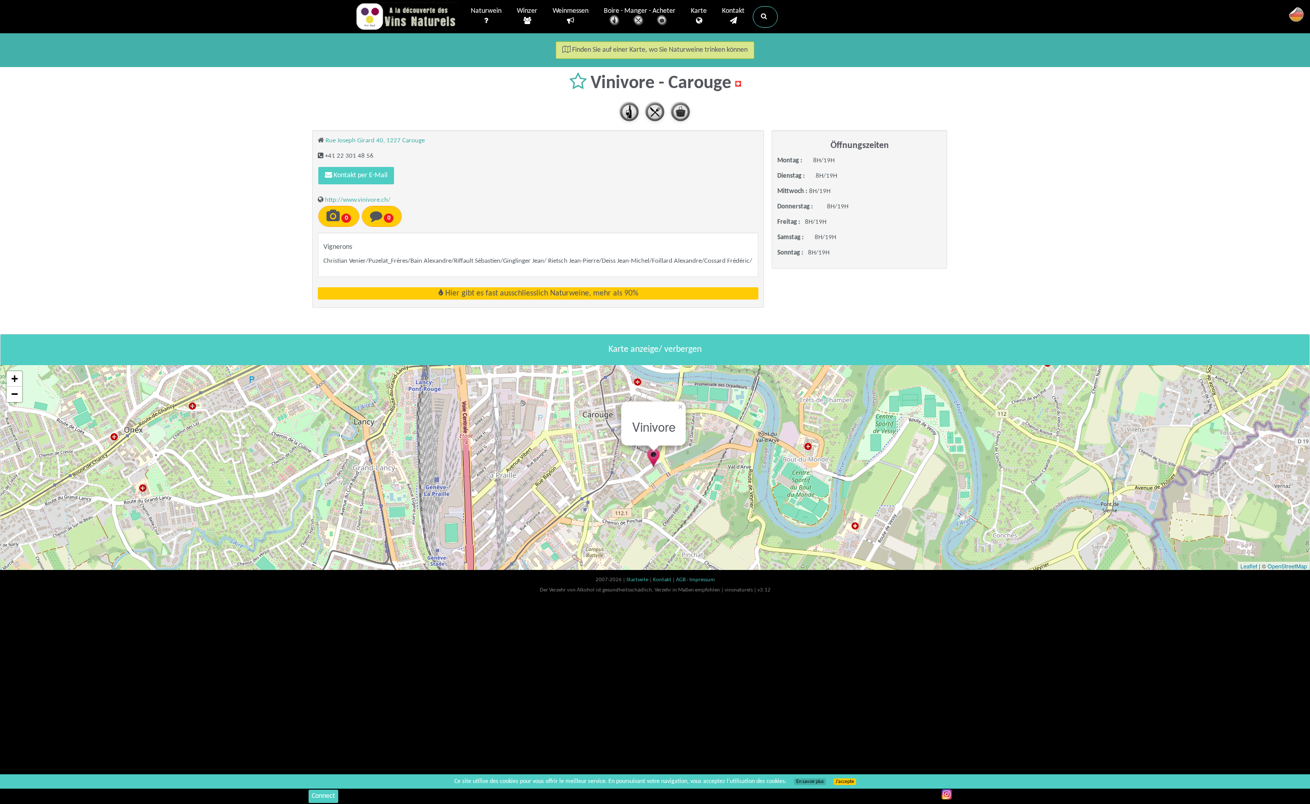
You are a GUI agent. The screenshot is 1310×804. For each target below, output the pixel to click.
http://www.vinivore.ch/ (357, 200)
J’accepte (845, 781)
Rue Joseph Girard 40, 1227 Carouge (375, 140)
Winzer (527, 11)
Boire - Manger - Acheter (639, 11)
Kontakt (733, 11)
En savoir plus (810, 781)
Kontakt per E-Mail (359, 175)
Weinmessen (570, 11)
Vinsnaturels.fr (407, 16)
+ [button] (14, 378)
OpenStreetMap (1287, 566)
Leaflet (1248, 566)
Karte (699, 11)
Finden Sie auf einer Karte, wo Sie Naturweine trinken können (659, 50)
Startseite (637, 580)
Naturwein (486, 11)
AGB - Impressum (695, 580)
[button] (765, 17)
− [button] (14, 394)
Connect (323, 796)
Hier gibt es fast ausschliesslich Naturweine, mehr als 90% (540, 293)
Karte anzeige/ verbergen (655, 349)
